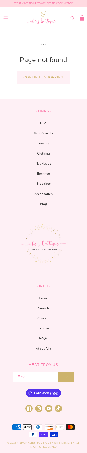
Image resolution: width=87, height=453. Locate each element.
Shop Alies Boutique (35, 442)
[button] (5, 18)
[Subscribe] (66, 377)
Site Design (63, 442)
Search (43, 308)
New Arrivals (43, 133)
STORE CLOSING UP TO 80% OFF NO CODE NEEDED (43, 3)
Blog (43, 204)
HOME (43, 123)
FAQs (43, 338)
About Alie (43, 348)
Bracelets (43, 183)
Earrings (43, 173)
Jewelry (43, 143)
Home (43, 298)
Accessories (43, 194)
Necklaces (43, 163)
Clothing (43, 153)
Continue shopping (43, 77)
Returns (43, 328)
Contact (43, 318)
